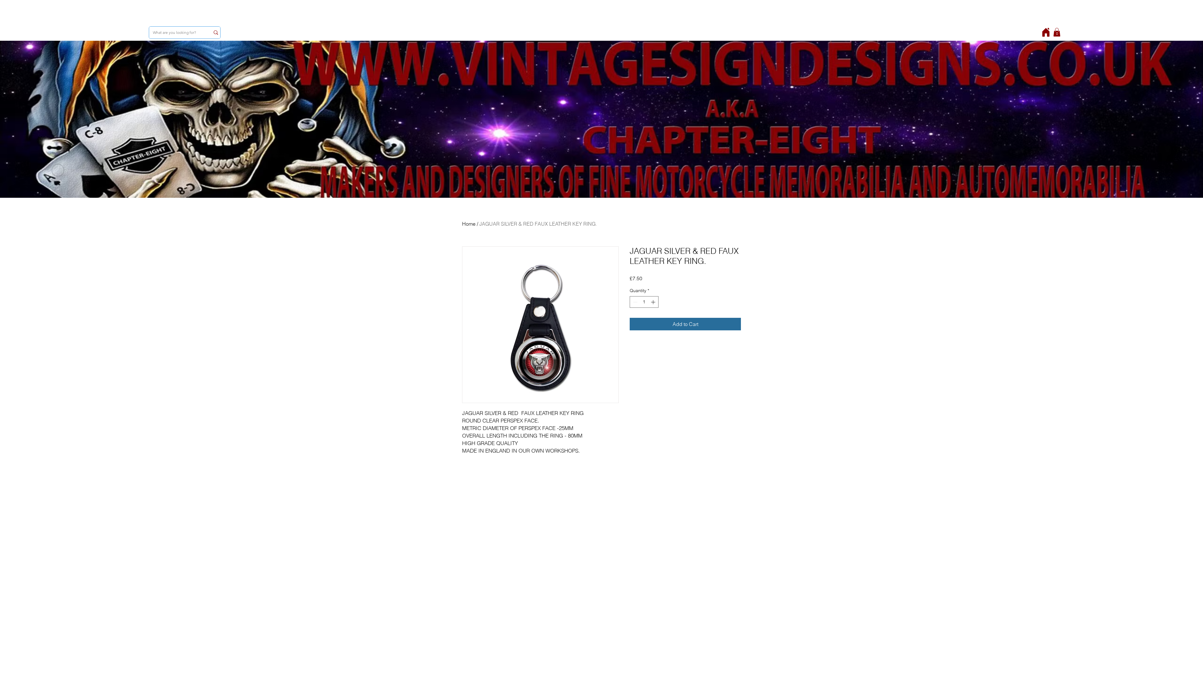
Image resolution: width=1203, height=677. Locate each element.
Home (469, 224)
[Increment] (654, 302)
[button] (1056, 32)
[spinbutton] (644, 302)
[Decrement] (634, 302)
